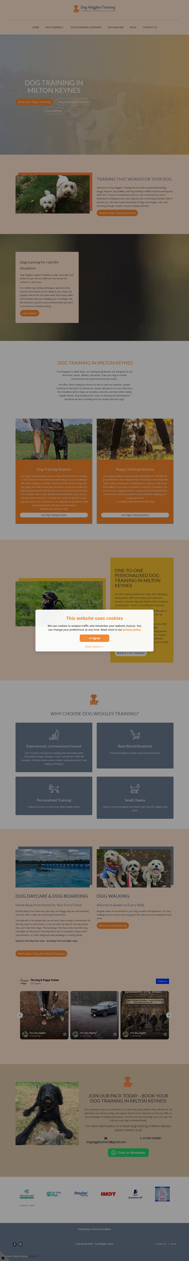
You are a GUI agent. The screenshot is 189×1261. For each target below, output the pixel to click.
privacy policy (132, 629)
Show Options (93, 646)
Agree (96, 638)
